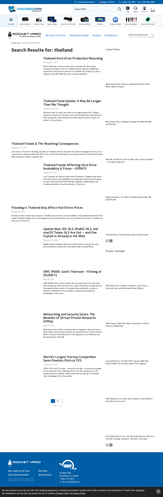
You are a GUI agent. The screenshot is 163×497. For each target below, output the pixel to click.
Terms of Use (79, 493)
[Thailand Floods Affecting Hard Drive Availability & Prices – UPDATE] (26, 172)
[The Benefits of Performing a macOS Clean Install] (130, 218)
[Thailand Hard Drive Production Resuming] (26, 65)
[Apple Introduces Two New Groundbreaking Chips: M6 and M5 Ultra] (130, 180)
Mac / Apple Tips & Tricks (56, 35)
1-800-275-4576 (128, 2)
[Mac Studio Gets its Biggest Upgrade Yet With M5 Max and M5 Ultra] (130, 105)
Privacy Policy (62, 493)
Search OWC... (81, 9)
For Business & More (86, 2)
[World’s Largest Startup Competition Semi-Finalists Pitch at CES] (26, 364)
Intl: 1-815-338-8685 (146, 2)
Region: (108, 2)
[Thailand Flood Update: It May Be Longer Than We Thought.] (26, 108)
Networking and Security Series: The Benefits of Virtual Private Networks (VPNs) (69, 317)
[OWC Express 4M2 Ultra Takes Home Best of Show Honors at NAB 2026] (130, 307)
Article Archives (111, 35)
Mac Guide (97, 35)
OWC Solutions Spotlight (79, 35)
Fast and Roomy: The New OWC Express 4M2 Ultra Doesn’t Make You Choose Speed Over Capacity (127, 362)
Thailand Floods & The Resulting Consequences (45, 144)
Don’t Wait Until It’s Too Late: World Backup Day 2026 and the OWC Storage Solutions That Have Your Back (130, 437)
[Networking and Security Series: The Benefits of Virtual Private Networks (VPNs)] (26, 321)
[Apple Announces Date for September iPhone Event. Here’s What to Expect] (130, 67)
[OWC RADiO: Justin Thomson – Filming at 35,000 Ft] (26, 279)
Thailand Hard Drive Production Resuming (73, 58)
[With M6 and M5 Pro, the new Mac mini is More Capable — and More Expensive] (130, 143)
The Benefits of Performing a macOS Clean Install (127, 235)
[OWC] (25, 9)
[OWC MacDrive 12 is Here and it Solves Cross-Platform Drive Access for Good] (130, 382)
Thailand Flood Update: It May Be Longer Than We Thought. (72, 103)
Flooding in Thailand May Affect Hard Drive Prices (47, 208)
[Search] (119, 10)
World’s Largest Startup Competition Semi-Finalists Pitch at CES (69, 359)
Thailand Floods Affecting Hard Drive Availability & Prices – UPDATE (70, 167)
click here (140, 490)
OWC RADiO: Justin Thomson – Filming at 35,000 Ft (72, 273)
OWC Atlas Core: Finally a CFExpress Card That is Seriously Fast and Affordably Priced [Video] (127, 287)
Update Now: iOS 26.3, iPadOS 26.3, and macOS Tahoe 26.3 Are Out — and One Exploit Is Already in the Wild (70, 232)
